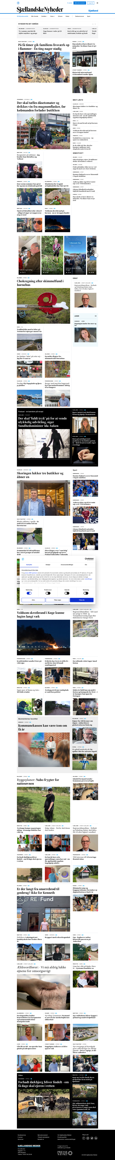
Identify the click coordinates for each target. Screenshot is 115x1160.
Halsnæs (47, 687)
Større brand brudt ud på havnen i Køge (85, 124)
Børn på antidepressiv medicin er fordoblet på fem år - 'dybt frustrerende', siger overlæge (84, 442)
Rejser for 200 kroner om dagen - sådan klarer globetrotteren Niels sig (82, 723)
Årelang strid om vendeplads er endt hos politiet (57, 691)
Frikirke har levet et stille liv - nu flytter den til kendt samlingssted (57, 663)
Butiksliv (27, 99)
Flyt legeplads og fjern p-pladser (29, 384)
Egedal (74, 747)
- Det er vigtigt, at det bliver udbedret (84, 1049)
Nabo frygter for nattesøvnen (38, 782)
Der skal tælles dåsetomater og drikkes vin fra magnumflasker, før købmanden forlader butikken (41, 106)
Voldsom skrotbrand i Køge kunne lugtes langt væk (40, 615)
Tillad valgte (57, 600)
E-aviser (69, 3)
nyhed (81, 111)
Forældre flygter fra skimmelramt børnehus (55, 357)
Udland (75, 157)
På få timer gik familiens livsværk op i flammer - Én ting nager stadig (43, 47)
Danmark (77, 321)
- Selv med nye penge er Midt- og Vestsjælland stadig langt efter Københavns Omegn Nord (85, 615)
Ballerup (19, 776)
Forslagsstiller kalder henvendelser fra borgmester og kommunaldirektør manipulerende (29, 1018)
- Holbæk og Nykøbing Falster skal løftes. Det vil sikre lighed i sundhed (85, 288)
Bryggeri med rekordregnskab (57, 937)
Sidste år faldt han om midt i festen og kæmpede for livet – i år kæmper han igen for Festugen (85, 693)
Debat (67, 16)
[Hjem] (18, 3)
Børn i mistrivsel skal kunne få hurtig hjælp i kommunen (84, 413)
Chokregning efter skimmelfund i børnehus (40, 283)
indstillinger (88, 579)
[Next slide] (96, 255)
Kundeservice (22, 1135)
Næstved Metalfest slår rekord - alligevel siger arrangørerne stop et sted (29, 213)
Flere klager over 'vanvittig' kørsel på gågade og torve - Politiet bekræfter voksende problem (56, 553)
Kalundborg (48, 181)
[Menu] (97, 2)
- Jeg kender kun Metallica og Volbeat (28, 157)
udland (79, 143)
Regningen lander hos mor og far (85, 324)
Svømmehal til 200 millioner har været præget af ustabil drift (28, 552)
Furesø (74, 41)
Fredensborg (76, 854)
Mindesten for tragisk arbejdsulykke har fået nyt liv (57, 185)
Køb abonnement (80, 3)
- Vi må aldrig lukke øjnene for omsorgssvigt (41, 969)
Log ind (91, 3)
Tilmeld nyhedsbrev (43, 1137)
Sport (88, 16)
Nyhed (30, 41)
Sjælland (21, 28)
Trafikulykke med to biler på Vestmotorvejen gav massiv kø (29, 330)
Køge (46, 208)
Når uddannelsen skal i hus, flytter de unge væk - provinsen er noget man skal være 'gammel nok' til (84, 1106)
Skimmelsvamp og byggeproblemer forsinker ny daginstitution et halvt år (85, 890)
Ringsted (19, 687)
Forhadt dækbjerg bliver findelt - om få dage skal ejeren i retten (29, 859)
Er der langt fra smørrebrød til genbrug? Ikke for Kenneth (38, 891)
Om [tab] (86, 564)
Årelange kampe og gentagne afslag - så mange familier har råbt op (29, 830)
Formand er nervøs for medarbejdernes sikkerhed (57, 1017)
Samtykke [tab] (29, 564)
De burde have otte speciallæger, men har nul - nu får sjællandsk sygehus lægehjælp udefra (85, 115)
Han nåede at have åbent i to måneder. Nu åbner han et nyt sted (84, 46)
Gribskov (19, 181)
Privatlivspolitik (62, 1137)
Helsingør (20, 548)
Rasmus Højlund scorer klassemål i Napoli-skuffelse (85, 175)
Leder (83, 321)
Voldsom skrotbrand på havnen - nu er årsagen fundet (57, 212)
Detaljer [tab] (48, 564)
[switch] (48, 593)
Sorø (74, 935)
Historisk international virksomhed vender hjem (82, 73)
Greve (18, 354)
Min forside (34, 16)
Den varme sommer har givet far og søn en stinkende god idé (29, 185)
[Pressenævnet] (65, 1151)
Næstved (19, 152)
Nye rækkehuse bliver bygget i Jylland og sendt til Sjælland (85, 1016)
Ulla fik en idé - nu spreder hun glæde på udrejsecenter (29, 1047)
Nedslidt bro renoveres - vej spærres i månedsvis (83, 139)
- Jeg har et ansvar (29, 357)
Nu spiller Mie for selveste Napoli (84, 750)
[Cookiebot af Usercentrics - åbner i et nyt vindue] (86, 559)
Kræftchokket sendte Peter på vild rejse (29, 662)
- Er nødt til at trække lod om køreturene (28, 523)
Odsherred (20, 99)
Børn (25, 825)
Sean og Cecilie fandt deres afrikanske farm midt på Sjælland (83, 1079)
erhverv (81, 104)
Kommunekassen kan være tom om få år (42, 727)
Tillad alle (82, 600)
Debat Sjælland (86, 283)
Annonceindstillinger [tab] (67, 564)
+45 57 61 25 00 (27, 1154)
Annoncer (20, 1139)
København (76, 172)
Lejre (18, 1044)
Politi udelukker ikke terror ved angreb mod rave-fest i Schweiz (84, 168)
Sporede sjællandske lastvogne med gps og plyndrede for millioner (27, 33)
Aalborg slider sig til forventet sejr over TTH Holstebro (84, 183)
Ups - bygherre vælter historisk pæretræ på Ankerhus (82, 939)
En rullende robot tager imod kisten (85, 662)
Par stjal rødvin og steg (76, 31)
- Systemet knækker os (84, 967)
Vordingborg (48, 658)
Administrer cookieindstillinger (66, 1139)
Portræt (81, 1075)
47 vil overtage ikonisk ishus (84, 858)
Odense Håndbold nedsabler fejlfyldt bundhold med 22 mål (84, 190)
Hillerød (19, 277)
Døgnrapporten (54, 28)
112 (26, 28)
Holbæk (19, 579)
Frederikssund (49, 381)
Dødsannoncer (79, 16)
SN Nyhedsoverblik (22, 16)
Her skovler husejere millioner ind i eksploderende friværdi (82, 147)
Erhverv (60, 16)
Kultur (25, 152)
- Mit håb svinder (28, 691)
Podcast (27, 415)
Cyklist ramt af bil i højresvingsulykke (50, 32)
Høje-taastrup (22, 41)
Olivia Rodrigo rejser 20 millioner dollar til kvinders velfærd (85, 160)
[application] (29, 225)
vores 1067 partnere (31, 573)
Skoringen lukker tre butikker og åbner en (85, 107)
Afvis (33, 600)
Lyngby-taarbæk (77, 70)
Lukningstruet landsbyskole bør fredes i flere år (29, 939)
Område (43, 16)
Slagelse (75, 104)
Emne (52, 16)
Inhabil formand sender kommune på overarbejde (83, 780)
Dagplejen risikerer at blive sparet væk (56, 1047)
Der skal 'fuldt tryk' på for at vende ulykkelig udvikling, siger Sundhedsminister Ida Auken (42, 422)
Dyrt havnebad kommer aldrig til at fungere (57, 385)
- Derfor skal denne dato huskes (57, 829)
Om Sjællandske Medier (64, 1135)
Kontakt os (41, 1139)
